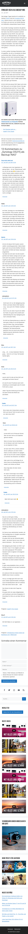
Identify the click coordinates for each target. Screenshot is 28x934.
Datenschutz (17, 929)
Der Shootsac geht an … (9, 129)
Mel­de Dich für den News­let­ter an (12, 712)
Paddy (4, 403)
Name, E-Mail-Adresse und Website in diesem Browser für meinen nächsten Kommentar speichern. (13, 674)
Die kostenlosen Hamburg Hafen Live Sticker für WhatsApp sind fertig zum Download (12, 898)
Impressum (10, 929)
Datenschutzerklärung (18, 141)
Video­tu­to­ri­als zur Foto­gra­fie (9, 121)
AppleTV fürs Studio (8, 131)
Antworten (4, 196)
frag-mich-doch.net (7, 160)
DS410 (8, 18)
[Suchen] (24, 699)
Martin (3, 237)
